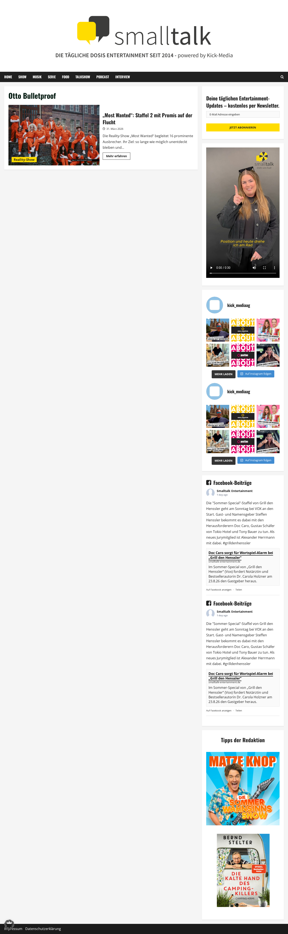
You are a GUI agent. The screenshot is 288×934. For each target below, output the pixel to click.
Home (8, 76)
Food (65, 76)
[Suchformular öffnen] (282, 77)
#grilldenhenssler (237, 543)
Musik (37, 76)
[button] (9, 924)
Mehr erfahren (118, 157)
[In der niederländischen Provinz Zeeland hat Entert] (217, 355)
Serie (52, 76)
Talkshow (82, 76)
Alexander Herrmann (258, 537)
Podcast (102, 76)
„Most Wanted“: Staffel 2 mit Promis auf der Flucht (54, 135)
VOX (258, 508)
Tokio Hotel (222, 531)
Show (22, 76)
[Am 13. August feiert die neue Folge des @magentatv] (217, 330)
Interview (122, 76)
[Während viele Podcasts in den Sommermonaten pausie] (268, 330)
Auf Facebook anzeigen (218, 589)
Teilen (239, 589)
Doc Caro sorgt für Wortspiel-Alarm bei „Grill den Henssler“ (241, 555)
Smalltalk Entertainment (235, 491)
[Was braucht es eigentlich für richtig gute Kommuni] (242, 330)
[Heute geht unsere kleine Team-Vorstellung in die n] (242, 355)
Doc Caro (241, 525)
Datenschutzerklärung (43, 928)
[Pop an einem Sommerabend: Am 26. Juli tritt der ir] (268, 355)
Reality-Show (24, 159)
